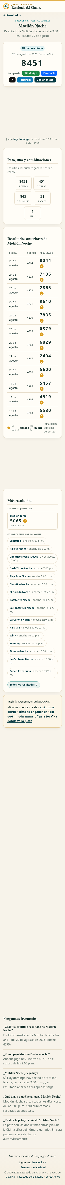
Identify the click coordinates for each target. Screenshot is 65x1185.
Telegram (25, 79)
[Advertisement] (32, 112)
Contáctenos (53, 1176)
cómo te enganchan (33, 712)
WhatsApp (31, 73)
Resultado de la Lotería (30, 1176)
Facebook (49, 73)
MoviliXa (10, 1176)
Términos (25, 1167)
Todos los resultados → (24, 684)
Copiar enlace (45, 79)
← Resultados (12, 15)
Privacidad (39, 1167)
